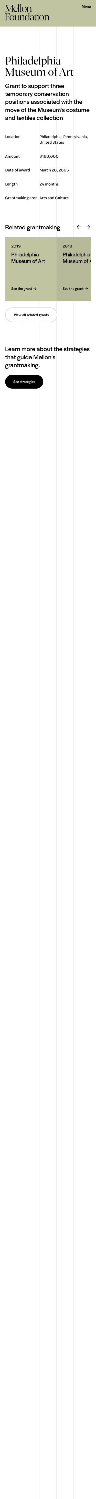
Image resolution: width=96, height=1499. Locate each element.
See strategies (24, 381)
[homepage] (27, 12)
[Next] (88, 227)
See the (21, 288)
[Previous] (79, 227)
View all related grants (31, 314)
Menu (86, 6)
